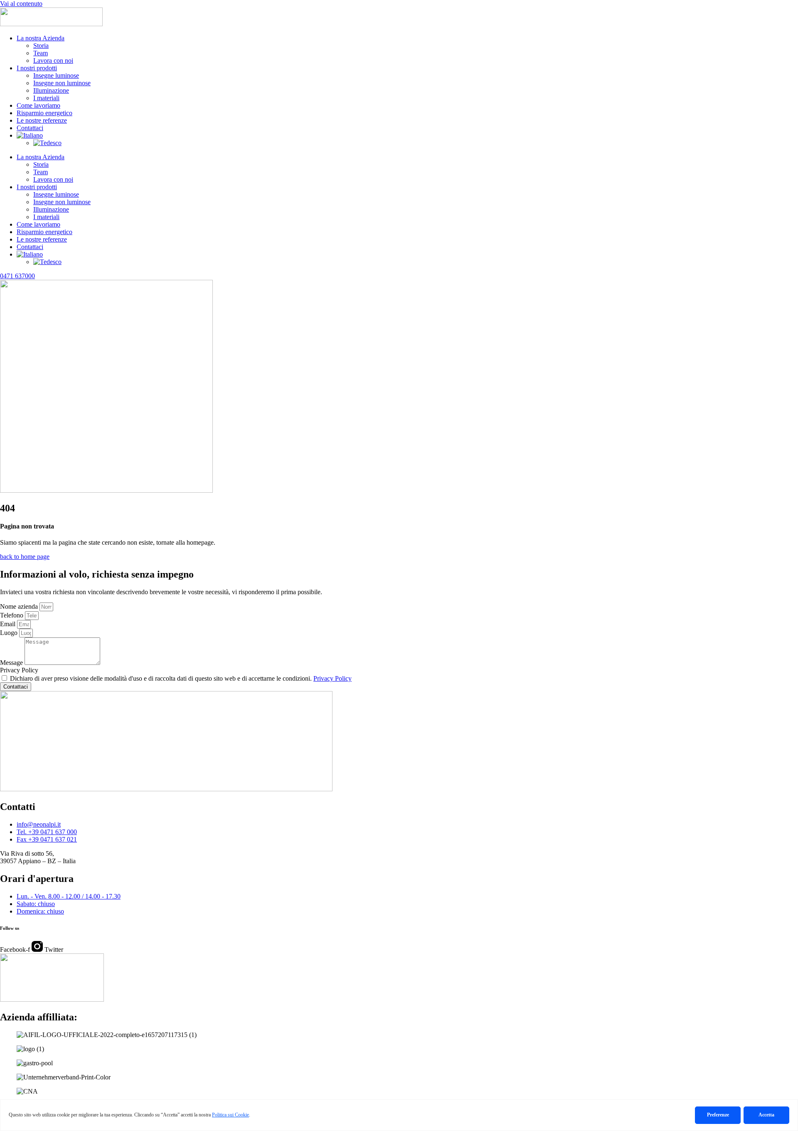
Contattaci (30, 127)
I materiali (46, 97)
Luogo (9, 632)
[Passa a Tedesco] (47, 142)
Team (40, 53)
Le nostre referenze (42, 120)
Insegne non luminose (62, 82)
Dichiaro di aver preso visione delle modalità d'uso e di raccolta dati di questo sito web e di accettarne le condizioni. (181, 678)
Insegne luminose (56, 75)
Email (8, 623)
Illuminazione (51, 90)
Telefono (12, 615)
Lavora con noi (53, 60)
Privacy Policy (19, 670)
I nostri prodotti (37, 68)
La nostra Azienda (40, 38)
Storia (41, 45)
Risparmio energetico (44, 112)
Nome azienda (19, 606)
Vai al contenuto (21, 3)
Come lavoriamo (38, 105)
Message (12, 662)
